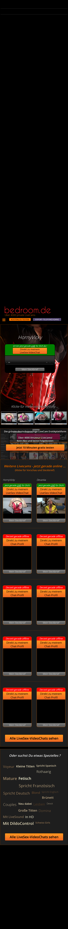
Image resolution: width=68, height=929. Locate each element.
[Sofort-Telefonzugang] (8, 319)
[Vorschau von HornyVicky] (17, 515)
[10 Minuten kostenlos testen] (6, 319)
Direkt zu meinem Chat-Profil (17, 542)
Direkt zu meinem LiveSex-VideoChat (30, 351)
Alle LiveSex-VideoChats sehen (34, 738)
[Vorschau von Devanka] (51, 515)
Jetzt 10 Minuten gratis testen (35, 447)
